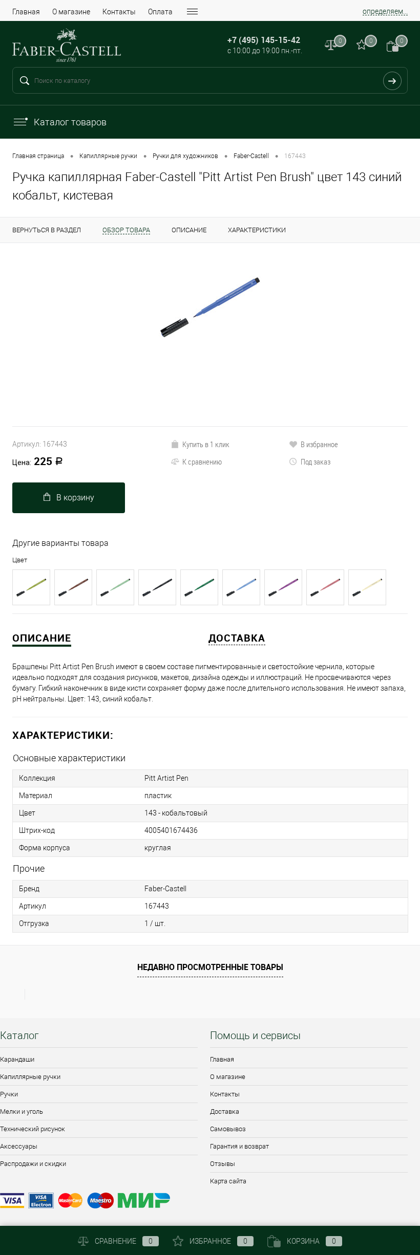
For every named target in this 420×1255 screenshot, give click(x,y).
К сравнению (202, 461)
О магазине (71, 12)
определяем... (385, 11)
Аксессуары (18, 1146)
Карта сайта (228, 1181)
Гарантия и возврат (239, 1146)
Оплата (160, 12)
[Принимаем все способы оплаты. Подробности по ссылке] (210, 1202)
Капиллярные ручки (30, 1077)
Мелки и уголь (21, 1111)
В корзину (75, 497)
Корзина (311, 1241)
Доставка (224, 1111)
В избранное (319, 444)
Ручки (9, 1094)
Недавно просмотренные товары (210, 967)
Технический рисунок (32, 1129)
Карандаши (17, 1059)
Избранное (218, 1241)
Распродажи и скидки (33, 1164)
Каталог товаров (70, 122)
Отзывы (222, 1164)
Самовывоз (228, 1129)
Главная (26, 12)
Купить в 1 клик (205, 444)
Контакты (119, 12)
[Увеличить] (210, 306)
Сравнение (124, 1241)
